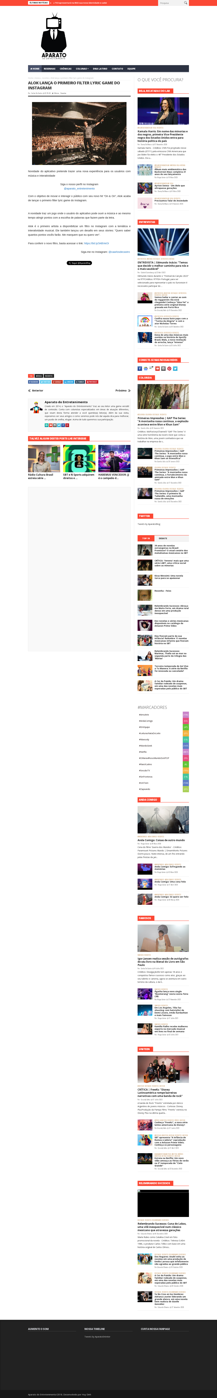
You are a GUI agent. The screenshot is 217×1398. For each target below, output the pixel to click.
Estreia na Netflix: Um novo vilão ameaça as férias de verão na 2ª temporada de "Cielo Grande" (172, 1162)
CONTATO (117, 68)
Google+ (58, 382)
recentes (45, 78)
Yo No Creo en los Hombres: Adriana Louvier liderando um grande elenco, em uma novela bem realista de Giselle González (171, 1299)
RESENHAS (49, 68)
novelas (171, 1135)
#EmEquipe (144, 727)
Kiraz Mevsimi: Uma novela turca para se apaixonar (169, 577)
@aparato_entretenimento (79, 188)
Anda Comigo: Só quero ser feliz (172, 896)
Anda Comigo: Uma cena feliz (170, 881)
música (38, 78)
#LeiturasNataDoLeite (149, 733)
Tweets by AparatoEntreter (97, 1336)
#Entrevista (142, 259)
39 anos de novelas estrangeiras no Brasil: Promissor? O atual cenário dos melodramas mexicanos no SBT (171, 549)
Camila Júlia (145, 428)
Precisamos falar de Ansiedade (171, 200)
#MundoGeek (145, 745)
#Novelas (158, 1135)
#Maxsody (144, 739)
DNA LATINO (100, 68)
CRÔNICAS (65, 68)
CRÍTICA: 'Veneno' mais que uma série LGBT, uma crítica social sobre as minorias (172, 563)
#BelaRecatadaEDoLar (145, 128)
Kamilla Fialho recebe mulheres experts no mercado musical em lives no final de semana (171, 1029)
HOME (36, 68)
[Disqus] (79, 530)
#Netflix (143, 751)
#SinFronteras (145, 776)
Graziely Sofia (161, 310)
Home (30, 78)
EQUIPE (131, 68)
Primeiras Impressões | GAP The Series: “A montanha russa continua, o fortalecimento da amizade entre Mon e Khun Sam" (171, 474)
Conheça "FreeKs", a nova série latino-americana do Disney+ (171, 1123)
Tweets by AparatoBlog (149, 524)
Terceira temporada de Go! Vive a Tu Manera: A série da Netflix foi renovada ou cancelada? (171, 668)
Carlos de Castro (36, 93)
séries (176, 1120)
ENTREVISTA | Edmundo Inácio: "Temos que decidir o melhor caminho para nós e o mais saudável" (163, 266)
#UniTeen (167, 293)
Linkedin (70, 382)
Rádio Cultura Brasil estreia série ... (40, 476)
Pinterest (93, 382)
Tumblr (81, 382)
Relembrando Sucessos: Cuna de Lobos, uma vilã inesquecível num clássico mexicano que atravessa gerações (162, 1227)
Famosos (141, 955)
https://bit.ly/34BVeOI (96, 243)
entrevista (165, 259)
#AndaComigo (146, 720)
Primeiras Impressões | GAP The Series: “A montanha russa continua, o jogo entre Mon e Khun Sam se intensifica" (171, 455)
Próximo (121, 390)
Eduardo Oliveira (146, 1233)
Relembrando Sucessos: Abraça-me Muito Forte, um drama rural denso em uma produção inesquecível (172, 609)
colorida (148, 415)
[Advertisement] (79, 298)
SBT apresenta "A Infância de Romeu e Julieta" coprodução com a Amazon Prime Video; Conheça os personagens (170, 1141)
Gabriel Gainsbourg (147, 272)
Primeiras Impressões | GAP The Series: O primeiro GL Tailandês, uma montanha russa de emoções (169, 495)
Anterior (37, 390)
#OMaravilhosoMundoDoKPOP (154, 758)
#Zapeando (144, 789)
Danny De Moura (146, 144)
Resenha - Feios (163, 590)
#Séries (157, 1120)
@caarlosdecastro (119, 251)
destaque (156, 259)
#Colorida (141, 415)
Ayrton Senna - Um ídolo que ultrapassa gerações (170, 186)
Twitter (46, 382)
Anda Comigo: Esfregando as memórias (170, 868)
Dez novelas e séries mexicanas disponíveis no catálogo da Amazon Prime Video (172, 623)
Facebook (34, 382)
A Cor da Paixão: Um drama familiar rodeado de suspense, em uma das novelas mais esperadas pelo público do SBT (171, 685)
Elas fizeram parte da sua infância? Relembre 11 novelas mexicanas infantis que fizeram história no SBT (172, 640)
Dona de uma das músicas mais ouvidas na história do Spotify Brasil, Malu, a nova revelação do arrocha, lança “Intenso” (171, 338)
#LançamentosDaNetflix (163, 1154)
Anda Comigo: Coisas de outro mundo (161, 840)
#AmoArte (144, 714)
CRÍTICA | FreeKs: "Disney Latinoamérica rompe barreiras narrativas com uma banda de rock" (160, 1093)
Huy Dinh (86, 1394)
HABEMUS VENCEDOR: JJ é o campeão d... (113, 476)
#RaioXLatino (145, 764)
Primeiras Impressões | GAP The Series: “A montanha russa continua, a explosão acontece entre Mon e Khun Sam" (163, 421)
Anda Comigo (152, 837)
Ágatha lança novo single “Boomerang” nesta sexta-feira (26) (171, 994)
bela (154, 128)
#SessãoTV (144, 770)
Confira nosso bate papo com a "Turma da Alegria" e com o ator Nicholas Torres (171, 321)
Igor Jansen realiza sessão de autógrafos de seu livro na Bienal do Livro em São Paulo (163, 962)
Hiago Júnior (161, 177)
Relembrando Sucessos (160, 1220)
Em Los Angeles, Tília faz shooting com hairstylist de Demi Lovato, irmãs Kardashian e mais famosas (171, 1011)
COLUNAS (81, 68)
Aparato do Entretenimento (66, 402)
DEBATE (163, 538)
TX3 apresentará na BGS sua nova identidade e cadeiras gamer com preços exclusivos (64, 2)
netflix (164, 1156)
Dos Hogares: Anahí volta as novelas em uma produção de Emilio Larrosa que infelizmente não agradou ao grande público (172, 1260)
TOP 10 (146, 538)
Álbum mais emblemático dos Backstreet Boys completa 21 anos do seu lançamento (170, 172)
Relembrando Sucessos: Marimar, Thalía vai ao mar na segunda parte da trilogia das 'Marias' (170, 655)
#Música (173, 165)
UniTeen (164, 295)
